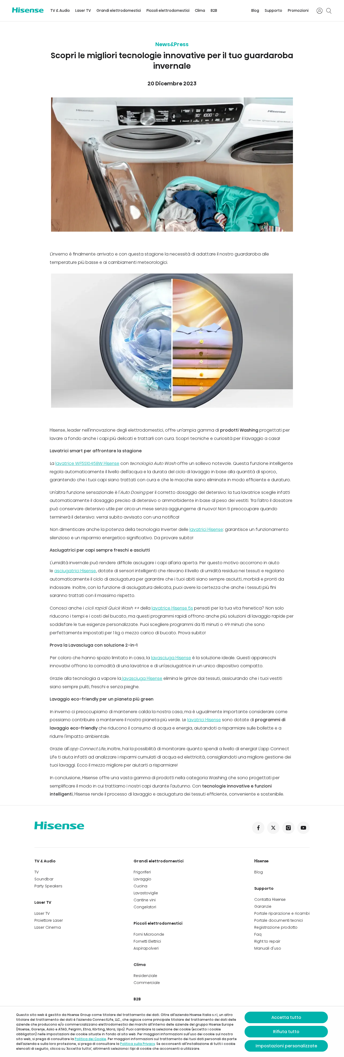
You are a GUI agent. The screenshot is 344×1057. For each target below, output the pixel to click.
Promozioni (298, 10)
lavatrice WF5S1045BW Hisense (87, 463)
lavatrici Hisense (206, 529)
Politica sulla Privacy (137, 1043)
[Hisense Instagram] (288, 828)
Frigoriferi (142, 872)
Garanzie (262, 906)
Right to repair (267, 941)
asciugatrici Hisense (75, 571)
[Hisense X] (273, 828)
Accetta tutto (286, 1017)
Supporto (273, 10)
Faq (257, 934)
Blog (255, 10)
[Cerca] (328, 11)
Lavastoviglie (146, 893)
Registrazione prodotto (276, 927)
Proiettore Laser (48, 920)
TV (36, 872)
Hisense (261, 861)
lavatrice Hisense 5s (172, 608)
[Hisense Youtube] (303, 828)
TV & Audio (60, 10)
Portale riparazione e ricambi (282, 913)
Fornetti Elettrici (147, 941)
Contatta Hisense (270, 899)
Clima (200, 10)
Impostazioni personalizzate (286, 1046)
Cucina (140, 886)
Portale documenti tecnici (278, 920)
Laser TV (83, 10)
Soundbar (43, 879)
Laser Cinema (47, 927)
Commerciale (147, 982)
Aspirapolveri (146, 948)
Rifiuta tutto (286, 1032)
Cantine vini (145, 900)
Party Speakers (48, 886)
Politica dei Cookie (90, 1039)
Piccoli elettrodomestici (167, 10)
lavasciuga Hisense (171, 658)
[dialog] (172, 1032)
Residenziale (145, 975)
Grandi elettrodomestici (118, 10)
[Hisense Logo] (28, 10)
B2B (214, 10)
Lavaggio (142, 879)
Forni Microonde (149, 934)
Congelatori (145, 907)
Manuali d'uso (267, 948)
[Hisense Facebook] (258, 828)
